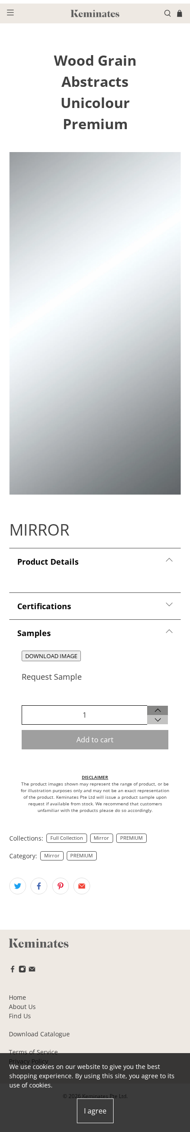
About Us (22, 1006)
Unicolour (95, 102)
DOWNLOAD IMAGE (51, 656)
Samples (34, 633)
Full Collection (66, 838)
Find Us (20, 1016)
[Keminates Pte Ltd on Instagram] (22, 970)
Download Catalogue (39, 1034)
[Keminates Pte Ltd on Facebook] (12, 970)
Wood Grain (95, 60)
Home (17, 997)
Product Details (48, 561)
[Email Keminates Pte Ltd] (32, 970)
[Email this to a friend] (81, 886)
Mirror (101, 838)
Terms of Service (33, 1052)
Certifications (44, 606)
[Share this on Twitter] (17, 886)
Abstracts (95, 81)
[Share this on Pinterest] (60, 886)
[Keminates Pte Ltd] (95, 13)
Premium (95, 123)
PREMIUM (131, 838)
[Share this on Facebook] (38, 886)
